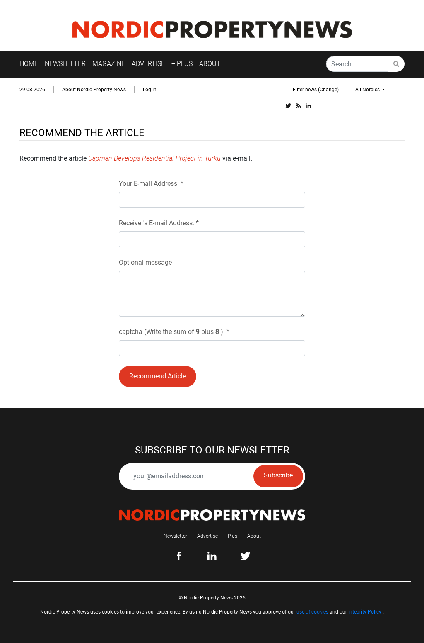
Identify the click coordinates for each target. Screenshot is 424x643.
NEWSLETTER (65, 64)
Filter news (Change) (316, 90)
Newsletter (175, 536)
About (254, 536)
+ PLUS (182, 64)
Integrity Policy (364, 612)
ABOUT (210, 64)
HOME (28, 64)
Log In (150, 90)
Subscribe (278, 475)
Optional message (145, 262)
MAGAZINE (108, 64)
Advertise (207, 536)
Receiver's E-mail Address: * (159, 223)
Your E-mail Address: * (151, 184)
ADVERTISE (148, 64)
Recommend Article (157, 376)
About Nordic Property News (94, 90)
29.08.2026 (32, 90)
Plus (232, 536)
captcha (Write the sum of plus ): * (174, 332)
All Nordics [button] (368, 90)
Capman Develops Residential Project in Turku (154, 158)
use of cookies (312, 612)
